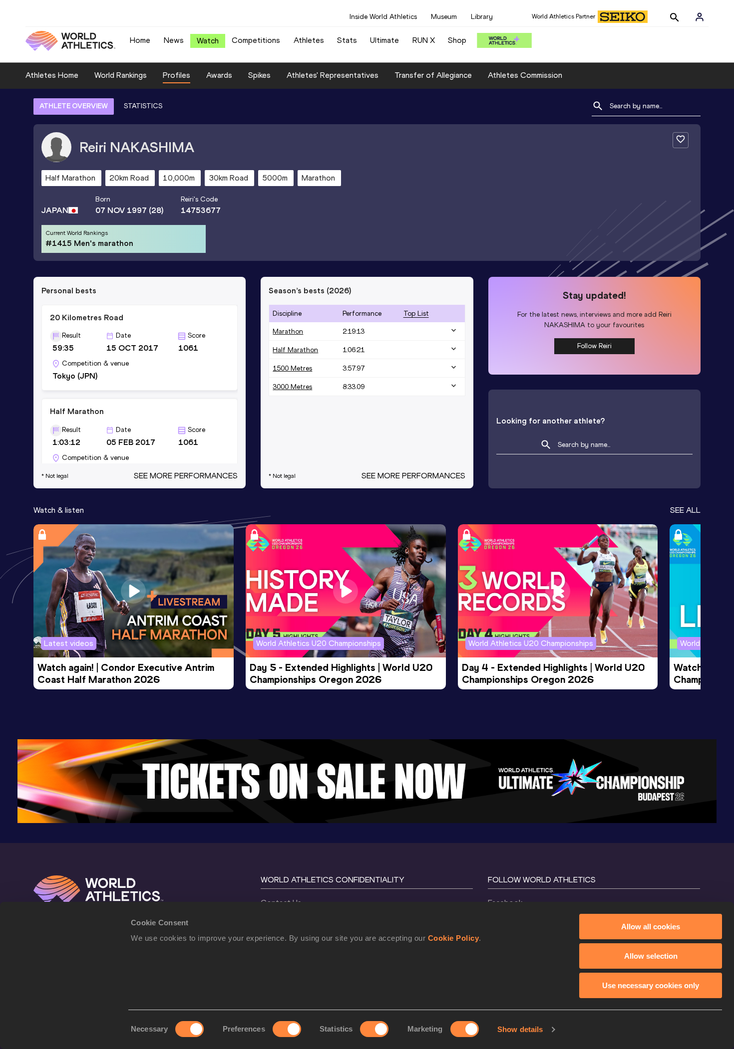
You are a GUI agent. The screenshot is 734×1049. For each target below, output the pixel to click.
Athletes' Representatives (332, 75)
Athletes (309, 40)
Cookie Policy (453, 938)
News (174, 40)
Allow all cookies (650, 926)
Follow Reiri (594, 346)
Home (140, 40)
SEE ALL (685, 510)
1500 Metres (292, 368)
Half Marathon (295, 350)
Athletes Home (51, 75)
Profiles (176, 75)
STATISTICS (143, 106)
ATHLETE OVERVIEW (73, 106)
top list (416, 313)
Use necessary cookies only (650, 985)
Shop (457, 40)
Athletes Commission (525, 75)
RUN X (423, 40)
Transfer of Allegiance (433, 75)
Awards (219, 75)
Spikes (259, 75)
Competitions (256, 40)
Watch (208, 40)
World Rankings (120, 75)
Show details (520, 1029)
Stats (347, 40)
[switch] (287, 1029)
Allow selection (651, 956)
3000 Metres (292, 387)
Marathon (288, 331)
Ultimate (384, 40)
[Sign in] (700, 17)
